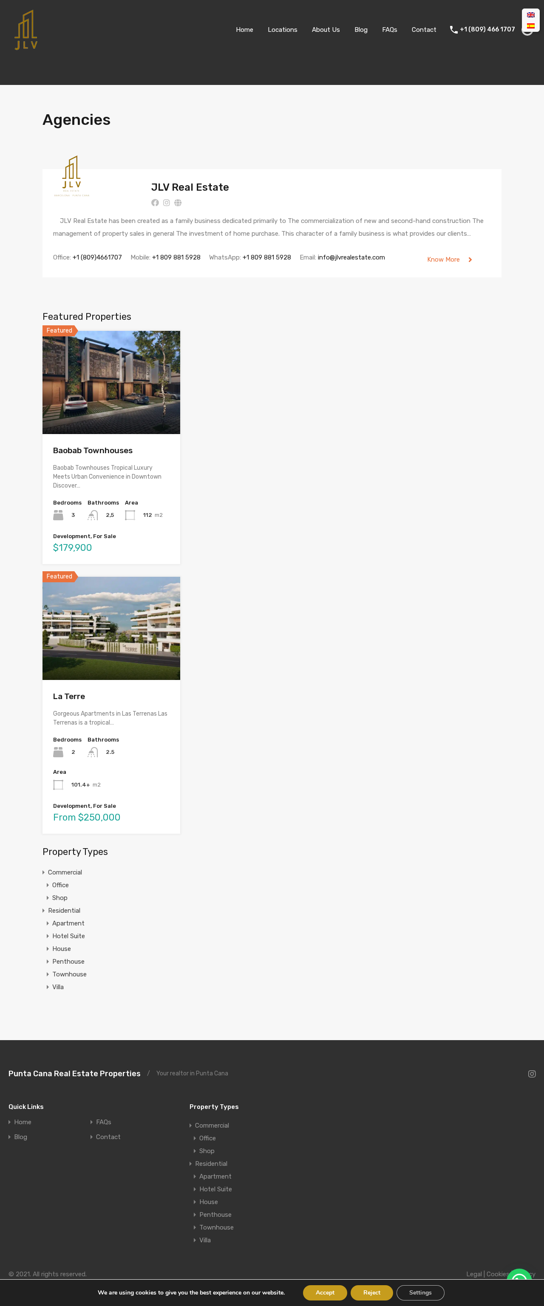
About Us (326, 30)
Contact (424, 30)
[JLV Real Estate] (72, 193)
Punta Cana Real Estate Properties (74, 1074)
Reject (371, 1293)
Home (244, 30)
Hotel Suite (68, 936)
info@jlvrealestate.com (351, 257)
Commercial (65, 872)
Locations (283, 30)
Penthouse (68, 961)
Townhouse (69, 974)
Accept (325, 1293)
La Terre (69, 696)
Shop (60, 898)
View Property (112, 413)
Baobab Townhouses (93, 450)
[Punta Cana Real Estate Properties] (25, 47)
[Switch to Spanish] (531, 25)
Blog (361, 30)
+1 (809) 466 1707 (487, 29)
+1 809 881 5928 (176, 257)
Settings (420, 1293)
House (61, 949)
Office (60, 885)
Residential (64, 910)
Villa (58, 987)
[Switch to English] (531, 14)
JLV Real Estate (190, 187)
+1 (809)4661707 (97, 257)
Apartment (68, 923)
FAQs (389, 30)
